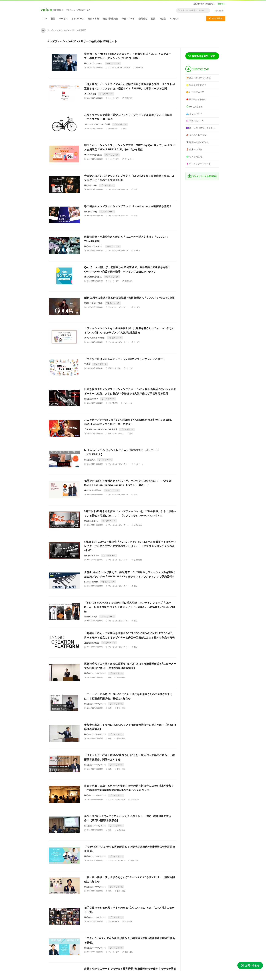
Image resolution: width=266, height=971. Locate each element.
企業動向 (143, 18)
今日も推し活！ (196, 156)
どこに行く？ (195, 113)
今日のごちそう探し (199, 135)
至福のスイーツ (196, 121)
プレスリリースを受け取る (204, 176)
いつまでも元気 (196, 92)
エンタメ (173, 18)
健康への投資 (195, 149)
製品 (53, 18)
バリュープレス (52, 10)
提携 (153, 18)
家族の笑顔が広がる (199, 142)
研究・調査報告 (110, 18)
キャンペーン (77, 18)
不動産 (162, 18)
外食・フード (128, 18)
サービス (63, 18)
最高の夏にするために (200, 78)
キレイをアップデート (200, 163)
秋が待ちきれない (197, 99)
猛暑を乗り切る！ (197, 85)
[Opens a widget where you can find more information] (250, 965)
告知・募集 (93, 18)
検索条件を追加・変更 (203, 56)
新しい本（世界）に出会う (202, 128)
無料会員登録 (216, 18)
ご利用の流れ (198, 4)
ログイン (221, 4)
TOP (44, 18)
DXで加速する (196, 106)
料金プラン (211, 4)
